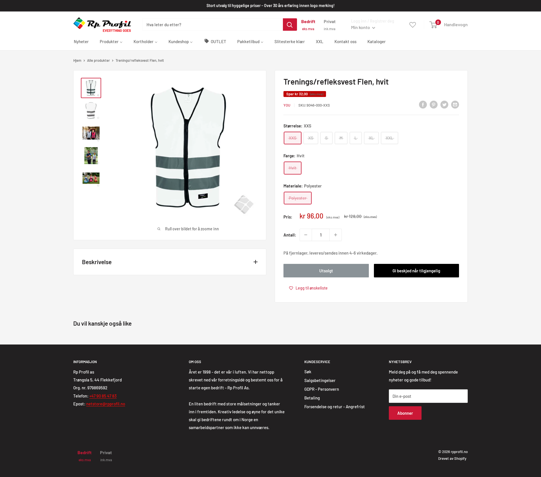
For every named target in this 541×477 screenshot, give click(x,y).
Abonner (405, 413)
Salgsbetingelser (320, 380)
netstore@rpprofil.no (105, 403)
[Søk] (290, 24)
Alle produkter (98, 60)
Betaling (312, 397)
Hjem (77, 60)
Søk (307, 371)
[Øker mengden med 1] (336, 235)
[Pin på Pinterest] (434, 104)
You (286, 105)
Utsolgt (326, 270)
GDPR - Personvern (321, 389)
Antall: (289, 234)
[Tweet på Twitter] (444, 104)
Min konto (361, 27)
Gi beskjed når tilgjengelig (416, 270)
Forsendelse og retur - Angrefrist (334, 406)
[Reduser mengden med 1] (306, 235)
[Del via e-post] (455, 104)
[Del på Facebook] (423, 104)
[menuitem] (81, 41)
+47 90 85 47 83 (103, 395)
